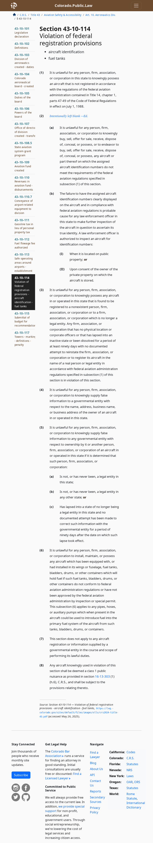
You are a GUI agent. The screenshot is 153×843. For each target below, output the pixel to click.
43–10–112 (26, 243)
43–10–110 (24, 183)
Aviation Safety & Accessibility (63, 15)
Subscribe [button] (21, 775)
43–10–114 (24, 292)
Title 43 (35, 15)
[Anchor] (86, 106)
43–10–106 (23, 113)
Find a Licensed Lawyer (63, 776)
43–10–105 (23, 97)
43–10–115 (26, 319)
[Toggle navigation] (136, 5)
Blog (93, 763)
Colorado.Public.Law (73, 5)
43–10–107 (26, 130)
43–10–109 (23, 166)
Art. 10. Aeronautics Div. (100, 15)
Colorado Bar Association (57, 753)
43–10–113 (24, 262)
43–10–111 (24, 226)
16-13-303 (102, 676)
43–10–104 (24, 80)
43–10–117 (25, 338)
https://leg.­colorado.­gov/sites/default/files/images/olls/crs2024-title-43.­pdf (79, 712)
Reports (95, 791)
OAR (130, 782)
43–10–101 (22, 32)
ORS (137, 782)
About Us (96, 769)
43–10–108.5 (23, 149)
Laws (130, 776)
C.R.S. (23, 15)
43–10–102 (22, 45)
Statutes (132, 764)
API (92, 775)
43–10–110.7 (24, 205)
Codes (131, 752)
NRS (129, 770)
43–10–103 (24, 61)
